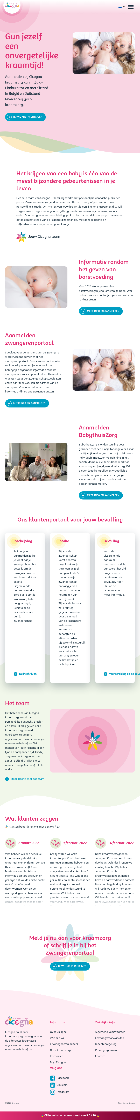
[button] (122, 7)
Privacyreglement (106, 1050)
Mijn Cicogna (58, 1062)
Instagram (63, 1092)
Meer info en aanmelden (103, 311)
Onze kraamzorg (60, 1050)
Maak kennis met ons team (27, 779)
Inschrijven (56, 1056)
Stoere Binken (129, 1103)
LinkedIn (62, 1085)
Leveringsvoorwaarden (109, 1038)
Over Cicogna (58, 1032)
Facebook (63, 1078)
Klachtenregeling (105, 1044)
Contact (100, 1056)
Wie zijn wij (57, 1038)
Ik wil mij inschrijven (27, 117)
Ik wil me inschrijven (72, 966)
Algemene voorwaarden (110, 1032)
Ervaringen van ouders (64, 1044)
